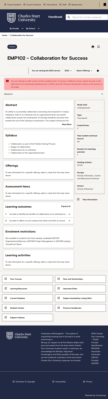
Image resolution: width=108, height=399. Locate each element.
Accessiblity (60, 382)
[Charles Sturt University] (23, 18)
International (51, 5)
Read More (67, 124)
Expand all (65, 206)
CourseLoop (101, 395)
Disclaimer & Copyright (25, 382)
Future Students (14, 5)
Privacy (89, 382)
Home (4, 35)
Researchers (77, 5)
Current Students (33, 5)
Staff (64, 5)
